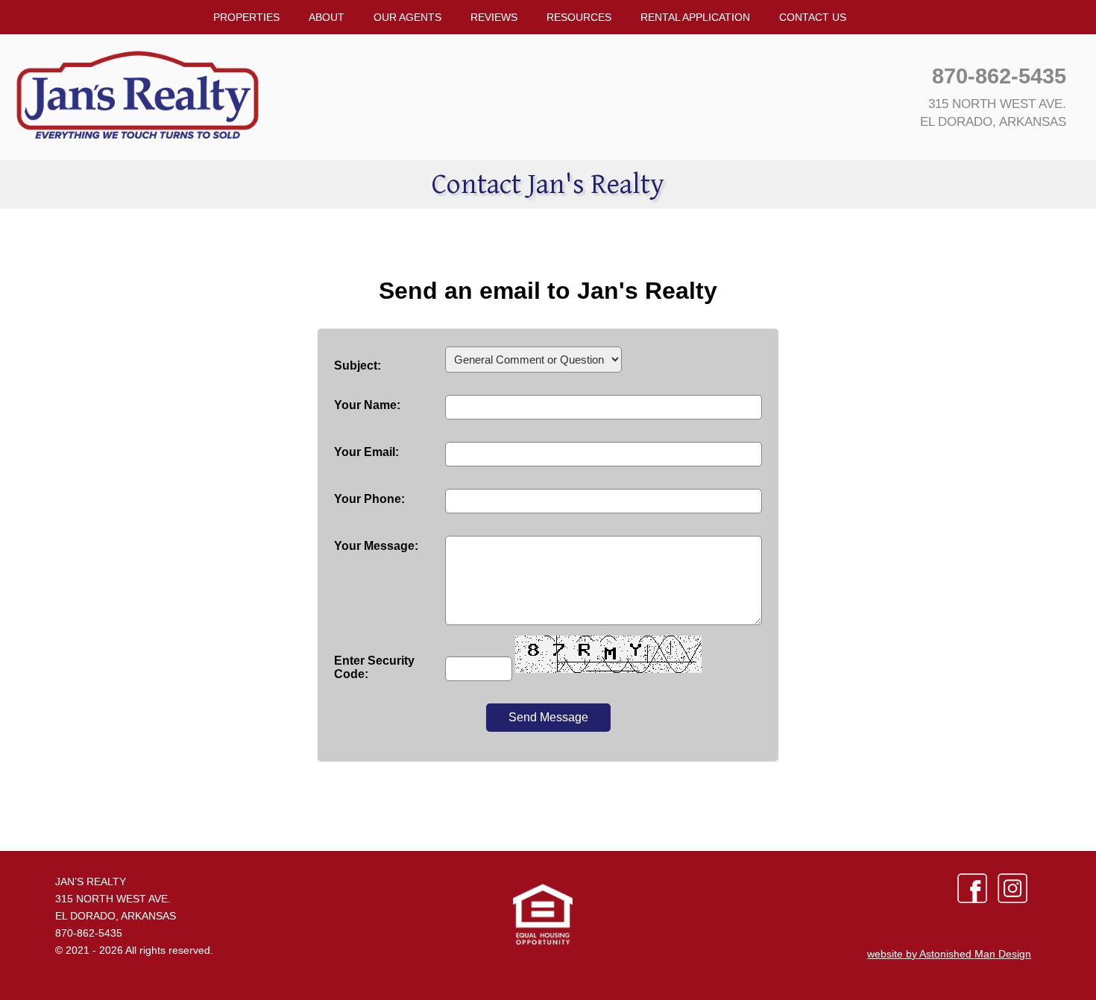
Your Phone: (369, 499)
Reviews (493, 17)
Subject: (357, 365)
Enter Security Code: (374, 667)
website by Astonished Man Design (949, 954)
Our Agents (407, 17)
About (326, 17)
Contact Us (812, 17)
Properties (246, 17)
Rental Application (695, 17)
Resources (579, 17)
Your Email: (366, 452)
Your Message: (376, 545)
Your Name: (367, 405)
